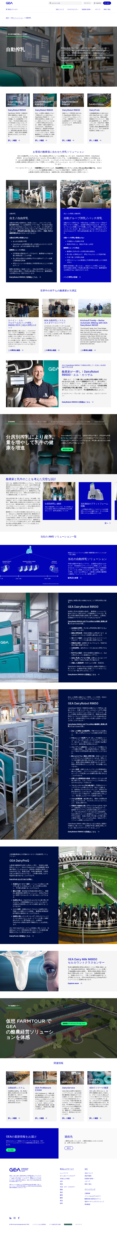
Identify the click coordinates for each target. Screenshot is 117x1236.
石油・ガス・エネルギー (67, 1187)
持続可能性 (88, 1176)
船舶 (61, 1189)
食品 (61, 1200)
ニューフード (64, 1173)
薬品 (61, 1192)
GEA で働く (88, 1184)
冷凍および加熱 (65, 1178)
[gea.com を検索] (50, 3)
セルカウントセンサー (26, 422)
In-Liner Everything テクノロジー (61, 422)
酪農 (7, 18)
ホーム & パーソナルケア (67, 1176)
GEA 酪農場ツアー (14, 1006)
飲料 (61, 1203)
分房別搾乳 (11, 422)
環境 (61, 1184)
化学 (61, 1181)
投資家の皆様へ (89, 1178)
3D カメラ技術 (42, 422)
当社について (89, 1173)
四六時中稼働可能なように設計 (17, 34)
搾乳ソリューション (17, 18)
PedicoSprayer (99, 422)
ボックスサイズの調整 (83, 422)
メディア (87, 1181)
